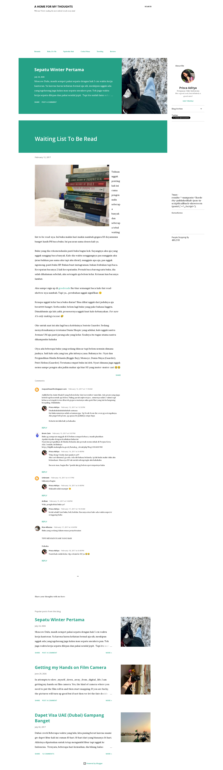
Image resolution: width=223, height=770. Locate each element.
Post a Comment (49, 102)
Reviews (113, 51)
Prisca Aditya (54, 407)
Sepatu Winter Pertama (59, 69)
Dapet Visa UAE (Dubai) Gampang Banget (69, 718)
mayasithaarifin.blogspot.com (54, 389)
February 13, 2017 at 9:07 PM (63, 433)
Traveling (100, 51)
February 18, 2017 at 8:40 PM (72, 550)
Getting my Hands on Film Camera (70, 667)
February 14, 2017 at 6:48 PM (72, 451)
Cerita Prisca (85, 51)
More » (109, 653)
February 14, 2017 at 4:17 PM (62, 478)
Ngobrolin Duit (68, 51)
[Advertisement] (92, 31)
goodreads (65, 288)
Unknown (45, 478)
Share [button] (36, 102)
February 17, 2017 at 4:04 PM (65, 527)
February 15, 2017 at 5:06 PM (61, 501)
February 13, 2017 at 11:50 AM (80, 389)
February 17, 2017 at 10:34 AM (73, 509)
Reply (44, 428)
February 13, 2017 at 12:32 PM (73, 407)
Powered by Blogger (94, 763)
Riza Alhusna (47, 527)
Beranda (37, 51)
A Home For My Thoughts (53, 6)
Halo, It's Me (51, 51)
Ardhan (45, 501)
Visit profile (188, 101)
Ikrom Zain (46, 433)
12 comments (48, 754)
